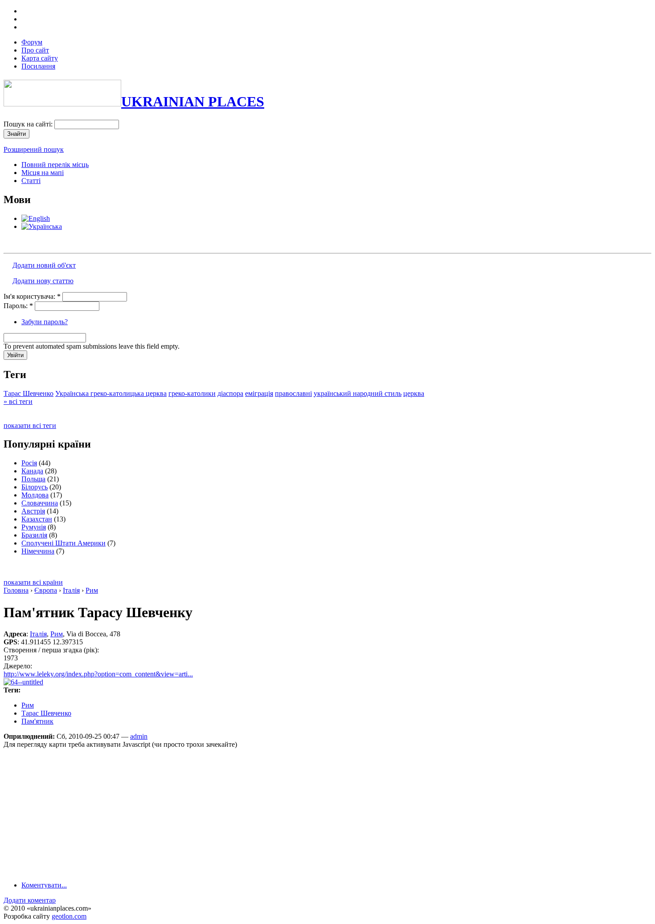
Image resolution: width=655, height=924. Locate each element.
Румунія (33, 527)
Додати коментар (30, 900)
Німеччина (37, 551)
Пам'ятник (37, 721)
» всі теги (18, 401)
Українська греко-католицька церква (111, 393)
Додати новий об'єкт (44, 265)
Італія (71, 590)
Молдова (35, 495)
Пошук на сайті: (29, 124)
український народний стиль (357, 393)
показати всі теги (30, 425)
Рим (92, 590)
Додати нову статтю (43, 281)
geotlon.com (69, 916)
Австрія (33, 511)
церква (413, 393)
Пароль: (18, 305)
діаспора (230, 393)
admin (138, 736)
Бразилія (34, 535)
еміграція (259, 393)
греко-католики (192, 393)
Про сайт (35, 50)
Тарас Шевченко (28, 393)
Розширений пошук (34, 149)
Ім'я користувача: (32, 296)
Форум (31, 42)
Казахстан (36, 519)
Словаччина (39, 503)
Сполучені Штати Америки (63, 543)
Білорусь (34, 487)
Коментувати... (44, 885)
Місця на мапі (42, 172)
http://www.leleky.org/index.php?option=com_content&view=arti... (98, 674)
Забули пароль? (44, 322)
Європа (45, 590)
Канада (32, 471)
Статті (31, 180)
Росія (29, 463)
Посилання (38, 66)
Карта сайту (39, 58)
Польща (33, 479)
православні (293, 393)
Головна (16, 590)
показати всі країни (33, 582)
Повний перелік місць (55, 164)
